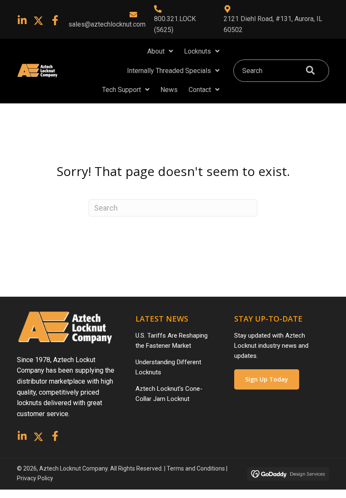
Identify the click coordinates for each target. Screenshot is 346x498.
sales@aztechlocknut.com (107, 24)
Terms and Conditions (196, 468)
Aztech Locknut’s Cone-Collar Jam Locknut (169, 394)
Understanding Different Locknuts (168, 367)
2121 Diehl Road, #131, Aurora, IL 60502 (273, 24)
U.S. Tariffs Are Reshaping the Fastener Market (171, 340)
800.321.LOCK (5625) (175, 24)
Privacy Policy (35, 478)
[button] (22, 20)
